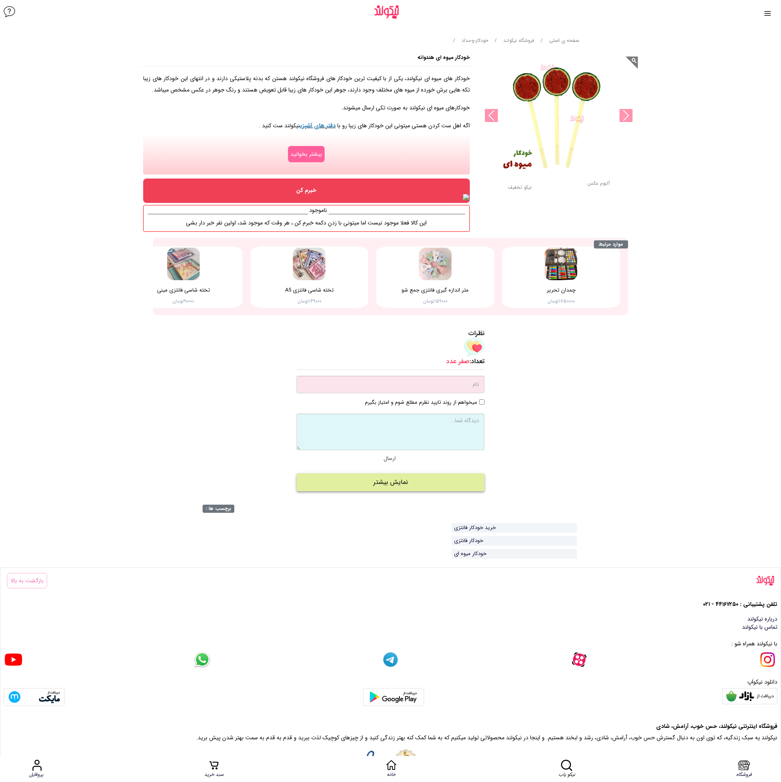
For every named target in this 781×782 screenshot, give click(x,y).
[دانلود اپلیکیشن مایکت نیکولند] (34, 697)
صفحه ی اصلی (564, 40)
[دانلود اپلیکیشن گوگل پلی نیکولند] (393, 697)
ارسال (390, 458)
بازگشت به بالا (27, 580)
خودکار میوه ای (470, 553)
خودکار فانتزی (468, 540)
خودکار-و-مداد (475, 40)
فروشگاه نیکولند (518, 40)
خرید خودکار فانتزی (475, 527)
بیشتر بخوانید (306, 154)
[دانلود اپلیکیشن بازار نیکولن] (749, 697)
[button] (520, 190)
